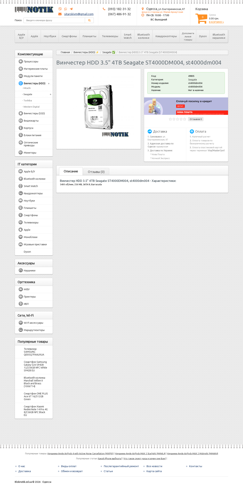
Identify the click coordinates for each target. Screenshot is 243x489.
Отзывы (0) (96, 171)
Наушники (29, 270)
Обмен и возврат (72, 471)
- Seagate (27, 94)
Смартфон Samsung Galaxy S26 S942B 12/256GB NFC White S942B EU (35, 366)
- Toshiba (27, 100)
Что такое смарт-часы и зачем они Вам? (144, 458)
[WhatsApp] (64, 9)
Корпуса (28, 128)
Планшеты (89, 36)
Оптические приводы (31, 144)
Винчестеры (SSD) (34, 113)
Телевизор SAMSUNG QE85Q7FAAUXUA (34, 352)
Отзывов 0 (196, 119)
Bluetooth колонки (143, 36)
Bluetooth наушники (218, 36)
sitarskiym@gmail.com (79, 14)
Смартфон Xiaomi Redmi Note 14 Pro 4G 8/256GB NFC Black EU (36, 410)
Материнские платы (36, 68)
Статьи (108, 471)
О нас (21, 466)
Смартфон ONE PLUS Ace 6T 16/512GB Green (36, 396)
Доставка (24, 471)
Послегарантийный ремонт (121, 466)
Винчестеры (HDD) (34, 83)
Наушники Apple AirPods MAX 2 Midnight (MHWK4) (192, 453)
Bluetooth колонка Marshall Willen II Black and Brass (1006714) (34, 382)
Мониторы (30, 152)
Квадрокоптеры (166, 36)
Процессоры (31, 61)
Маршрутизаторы (34, 330)
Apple (34, 36)
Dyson (203, 36)
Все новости (154, 466)
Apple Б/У (21, 36)
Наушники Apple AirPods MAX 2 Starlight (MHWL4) (140, 453)
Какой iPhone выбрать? (110, 458)
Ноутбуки (50, 36)
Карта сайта (154, 471)
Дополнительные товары (188, 36)
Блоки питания (32, 135)
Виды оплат (68, 466)
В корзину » (216, 22)
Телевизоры (110, 36)
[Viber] (60, 9)
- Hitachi (26, 88)
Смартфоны (69, 36)
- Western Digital (30, 106)
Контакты (195, 466)
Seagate (192, 79)
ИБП (26, 304)
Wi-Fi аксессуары (33, 322)
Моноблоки (30, 237)
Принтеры (30, 296)
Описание (71, 171)
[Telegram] (70, 9)
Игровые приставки (35, 244)
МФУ (27, 289)
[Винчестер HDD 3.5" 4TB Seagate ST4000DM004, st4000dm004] (98, 142)
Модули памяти (33, 76)
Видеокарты (31, 120)
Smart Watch (128, 36)
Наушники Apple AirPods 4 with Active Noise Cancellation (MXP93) (80, 453)
